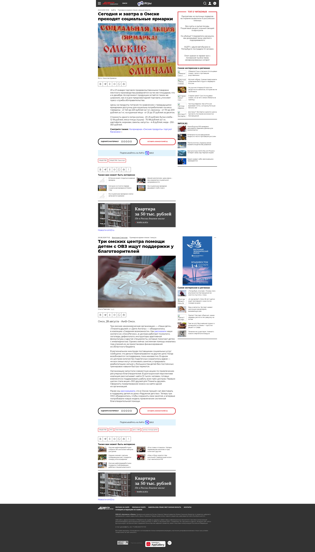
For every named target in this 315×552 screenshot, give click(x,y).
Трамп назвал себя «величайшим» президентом (201, 160)
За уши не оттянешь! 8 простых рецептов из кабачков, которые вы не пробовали (202, 89)
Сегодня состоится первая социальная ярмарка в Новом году (120, 188)
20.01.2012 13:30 (103, 10)
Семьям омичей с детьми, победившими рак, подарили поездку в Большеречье (120, 457)
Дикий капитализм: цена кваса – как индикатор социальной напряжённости (159, 180)
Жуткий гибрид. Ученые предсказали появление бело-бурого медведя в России (202, 81)
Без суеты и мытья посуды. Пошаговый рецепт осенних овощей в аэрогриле (197, 28)
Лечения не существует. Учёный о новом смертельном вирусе (201, 332)
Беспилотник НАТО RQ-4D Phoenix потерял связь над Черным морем (201, 152)
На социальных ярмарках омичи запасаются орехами (121, 195)
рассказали (160, 331)
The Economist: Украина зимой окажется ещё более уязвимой (199, 143)
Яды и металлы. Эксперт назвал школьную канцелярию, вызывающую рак (200, 309)
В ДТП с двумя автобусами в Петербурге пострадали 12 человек (197, 48)
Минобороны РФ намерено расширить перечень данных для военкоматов (200, 128)
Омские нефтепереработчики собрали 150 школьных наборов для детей (121, 449)
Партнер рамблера (136, 543)
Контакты (187, 507)
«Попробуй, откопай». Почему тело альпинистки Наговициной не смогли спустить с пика (201, 293)
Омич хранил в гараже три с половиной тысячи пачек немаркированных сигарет (197, 58)
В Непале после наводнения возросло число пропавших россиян (202, 135)
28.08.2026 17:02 (104, 237)
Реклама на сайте (122, 507)
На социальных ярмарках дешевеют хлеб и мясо (157, 187)
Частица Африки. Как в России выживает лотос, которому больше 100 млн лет (201, 106)
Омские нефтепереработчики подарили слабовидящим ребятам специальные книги (120, 465)
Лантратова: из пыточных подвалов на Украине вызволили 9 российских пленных (197, 18)
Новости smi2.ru (106, 230)
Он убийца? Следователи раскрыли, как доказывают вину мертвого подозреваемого (197, 38)
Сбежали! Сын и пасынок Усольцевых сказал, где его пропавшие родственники (202, 73)
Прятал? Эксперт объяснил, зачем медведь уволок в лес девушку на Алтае (201, 317)
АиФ (112, 309)
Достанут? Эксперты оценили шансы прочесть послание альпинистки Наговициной (202, 114)
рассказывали (128, 391)
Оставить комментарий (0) (157, 141)
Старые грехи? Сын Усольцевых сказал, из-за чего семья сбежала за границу (202, 98)
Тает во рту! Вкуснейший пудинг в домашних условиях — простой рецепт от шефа (201, 325)
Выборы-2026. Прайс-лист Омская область (164, 507)
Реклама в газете (139, 507)
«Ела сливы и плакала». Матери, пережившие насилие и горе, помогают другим (159, 449)
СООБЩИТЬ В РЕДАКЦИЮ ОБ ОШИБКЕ (128, 510)
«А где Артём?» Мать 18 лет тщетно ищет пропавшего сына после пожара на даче (201, 301)
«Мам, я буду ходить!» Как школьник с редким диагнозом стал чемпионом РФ (159, 457)
